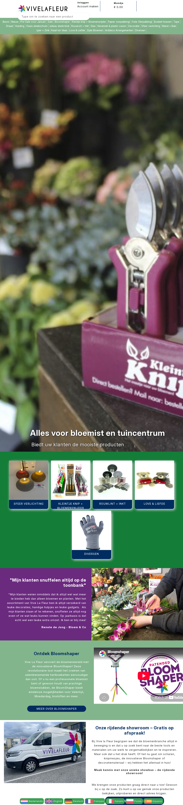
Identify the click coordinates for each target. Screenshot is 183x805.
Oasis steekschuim (37, 26)
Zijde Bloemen (95, 30)
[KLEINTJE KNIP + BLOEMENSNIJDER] (70, 461)
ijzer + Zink (43, 30)
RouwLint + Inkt (80, 26)
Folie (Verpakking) (142, 21)
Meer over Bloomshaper (56, 708)
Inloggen (83, 2)
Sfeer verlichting (150, 26)
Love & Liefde (77, 30)
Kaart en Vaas (59, 30)
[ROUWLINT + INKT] (112, 461)
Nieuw (14, 21)
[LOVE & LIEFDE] (154, 461)
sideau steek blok (59, 26)
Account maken (87, 6)
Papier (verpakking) (119, 21)
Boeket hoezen (163, 21)
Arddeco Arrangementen (119, 30)
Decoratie (133, 26)
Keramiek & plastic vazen (112, 26)
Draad (9, 26)
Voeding (19, 26)
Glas (93, 26)
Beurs (6, 21)
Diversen (140, 30)
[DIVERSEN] (91, 512)
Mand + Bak (169, 26)
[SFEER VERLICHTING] (28, 461)
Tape (176, 21)
